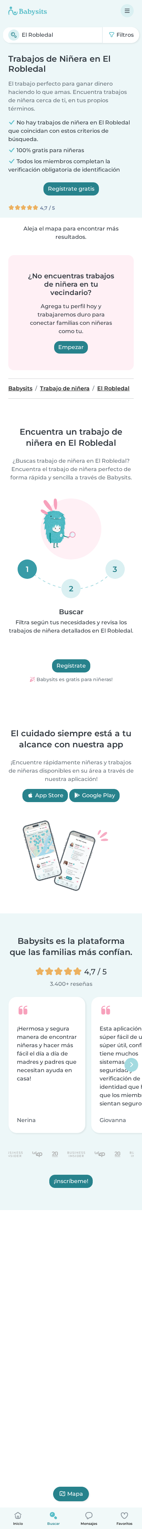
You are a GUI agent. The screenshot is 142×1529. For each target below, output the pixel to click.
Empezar (71, 347)
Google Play (98, 795)
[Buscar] (13, 35)
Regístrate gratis (71, 188)
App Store (48, 795)
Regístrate (71, 665)
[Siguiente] (131, 1065)
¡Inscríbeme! (71, 1181)
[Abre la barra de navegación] (127, 10)
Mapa (75, 1494)
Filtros (124, 35)
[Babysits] (27, 11)
